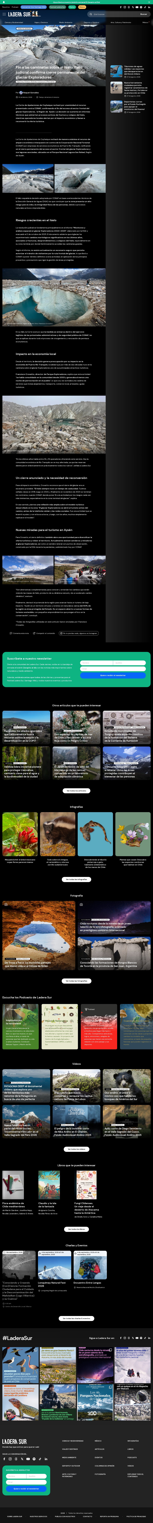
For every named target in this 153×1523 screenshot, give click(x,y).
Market (72, 7)
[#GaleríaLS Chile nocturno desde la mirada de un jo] (95, 1365)
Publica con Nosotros (65, 1516)
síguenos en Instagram (80, 633)
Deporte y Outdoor (91, 22)
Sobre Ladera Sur (14, 1516)
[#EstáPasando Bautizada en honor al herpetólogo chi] (20, 1402)
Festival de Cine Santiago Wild (34, 7)
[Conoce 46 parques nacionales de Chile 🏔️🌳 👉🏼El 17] (95, 1402)
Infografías (133, 1441)
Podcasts (132, 1457)
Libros (130, 1449)
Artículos (99, 1449)
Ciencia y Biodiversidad (14, 22)
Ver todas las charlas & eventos (76, 1318)
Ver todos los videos (76, 1149)
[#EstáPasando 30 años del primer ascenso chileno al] (133, 1365)
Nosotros (6, 7)
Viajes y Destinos (41, 22)
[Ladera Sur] (24, 14)
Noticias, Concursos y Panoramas (43, 82)
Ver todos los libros (76, 1229)
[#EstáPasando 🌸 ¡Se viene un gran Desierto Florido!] (58, 1365)
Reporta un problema (109, 1516)
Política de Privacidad (136, 1516)
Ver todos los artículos (76, 791)
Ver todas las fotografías (76, 981)
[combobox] (119, 14)
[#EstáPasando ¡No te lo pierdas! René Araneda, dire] (58, 1402)
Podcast (15, 7)
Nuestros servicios (38, 1516)
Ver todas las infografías (76, 879)
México (82, 7)
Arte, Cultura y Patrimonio (121, 22)
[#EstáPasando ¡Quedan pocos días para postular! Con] (20, 1365)
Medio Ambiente (65, 22)
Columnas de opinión (104, 1466)
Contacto (87, 1516)
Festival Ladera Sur (57, 7)
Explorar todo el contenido (136, 1475)
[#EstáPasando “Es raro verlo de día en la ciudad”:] (133, 1402)
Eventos (98, 1457)
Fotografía (100, 1474)
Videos (131, 1466)
